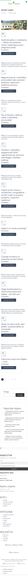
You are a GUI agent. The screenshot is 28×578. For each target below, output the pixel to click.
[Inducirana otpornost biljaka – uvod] (14, 344)
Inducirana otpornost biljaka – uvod (14, 360)
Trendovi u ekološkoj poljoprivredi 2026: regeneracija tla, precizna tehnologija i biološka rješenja (12, 155)
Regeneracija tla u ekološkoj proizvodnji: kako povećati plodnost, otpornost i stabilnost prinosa (13, 81)
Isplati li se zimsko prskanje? (14, 228)
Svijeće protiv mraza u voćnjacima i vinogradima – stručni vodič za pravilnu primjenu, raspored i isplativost (13, 195)
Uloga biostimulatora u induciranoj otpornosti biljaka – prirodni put (11, 291)
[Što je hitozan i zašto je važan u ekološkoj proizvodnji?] (14, 100)
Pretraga (6, 392)
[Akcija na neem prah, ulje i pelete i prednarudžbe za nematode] (14, 309)
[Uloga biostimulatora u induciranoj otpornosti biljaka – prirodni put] (14, 274)
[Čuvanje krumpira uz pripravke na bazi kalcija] (14, 244)
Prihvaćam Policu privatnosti (8, 466)
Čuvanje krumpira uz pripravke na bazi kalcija (12, 257)
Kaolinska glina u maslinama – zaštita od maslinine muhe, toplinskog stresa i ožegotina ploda (14, 44)
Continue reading (9, 53)
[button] (25, 3)
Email (1, 460)
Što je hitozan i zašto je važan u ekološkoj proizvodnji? (11, 117)
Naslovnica (3, 13)
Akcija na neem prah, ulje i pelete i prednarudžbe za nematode (13, 326)
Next (15, 379)
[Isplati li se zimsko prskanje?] (14, 215)
